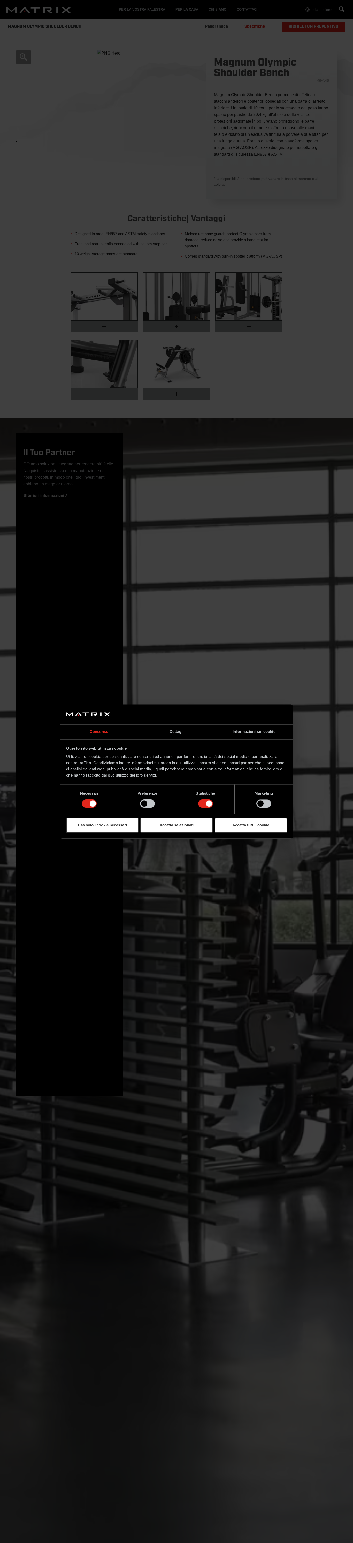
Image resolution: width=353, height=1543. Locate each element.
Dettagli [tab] (177, 731)
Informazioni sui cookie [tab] (254, 731)
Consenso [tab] (99, 731)
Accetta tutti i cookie (250, 825)
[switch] (147, 803)
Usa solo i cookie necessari (102, 825)
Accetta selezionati (176, 825)
